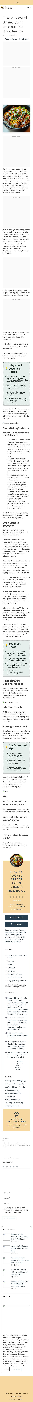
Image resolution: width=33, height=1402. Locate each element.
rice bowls (8, 1141)
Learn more (15, 1369)
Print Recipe (23, 39)
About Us (25, 1393)
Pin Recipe (17, 924)
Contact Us (18, 1393)
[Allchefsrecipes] (6, 7)
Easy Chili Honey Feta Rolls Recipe (14, 1143)
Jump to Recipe (11, 39)
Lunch (6, 1138)
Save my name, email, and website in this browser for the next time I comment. (16, 1210)
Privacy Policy (9, 1393)
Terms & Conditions (16, 1396)
